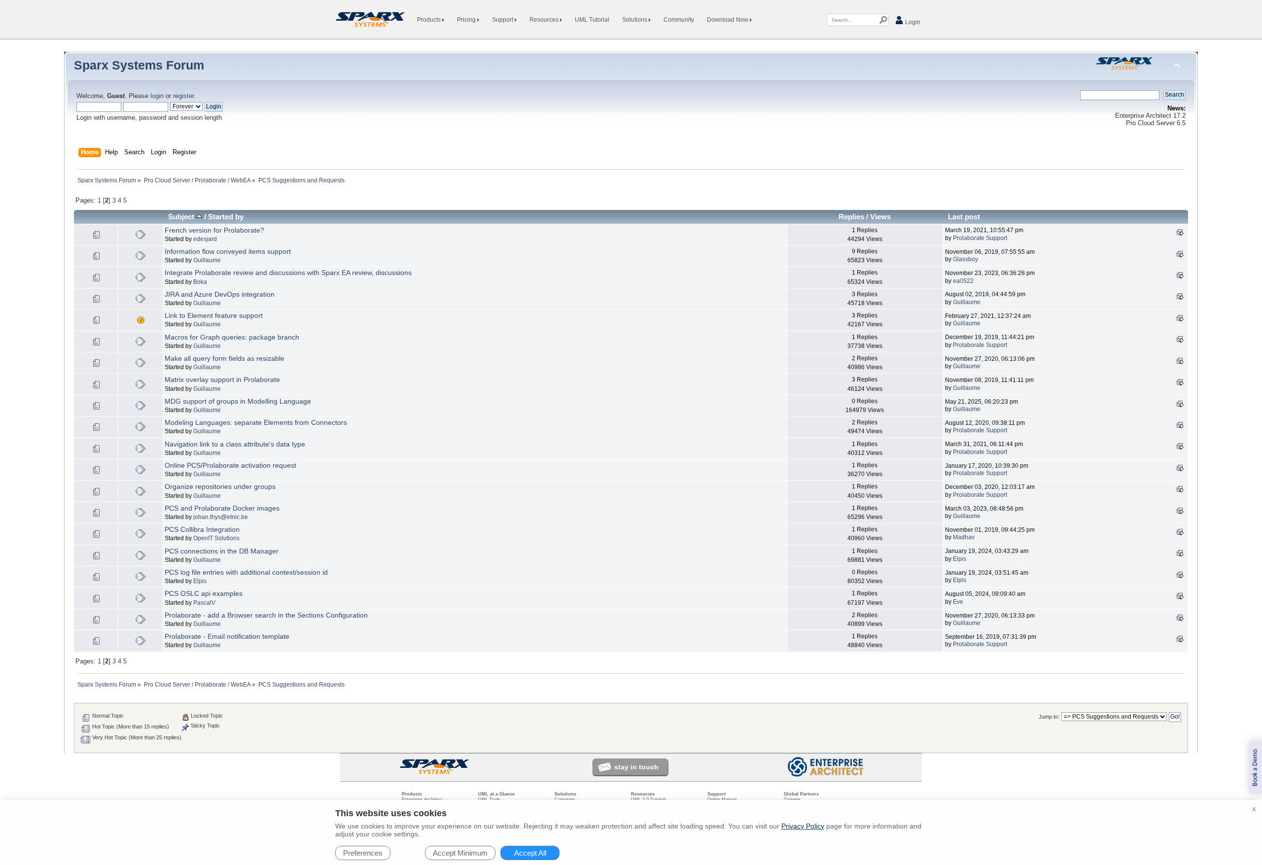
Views (880, 217)
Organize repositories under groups (220, 486)
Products (429, 19)
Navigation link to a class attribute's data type (235, 444)
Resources (544, 19)
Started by (226, 217)
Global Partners (801, 794)
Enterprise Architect (422, 799)
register (183, 96)
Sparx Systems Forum (139, 65)
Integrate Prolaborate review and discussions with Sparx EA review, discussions (288, 273)
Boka (200, 281)
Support (503, 19)
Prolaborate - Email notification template (227, 636)
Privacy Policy (802, 826)
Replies (851, 217)
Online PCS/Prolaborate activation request (230, 465)
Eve (958, 601)
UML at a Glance (496, 794)
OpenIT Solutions (216, 538)
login (157, 96)
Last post (964, 217)
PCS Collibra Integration (202, 529)
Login (912, 22)
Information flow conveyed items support (228, 251)
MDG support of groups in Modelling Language (238, 401)
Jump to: (1049, 717)
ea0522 (963, 280)
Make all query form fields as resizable (224, 358)
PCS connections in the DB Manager (222, 551)
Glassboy (965, 259)
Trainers (792, 799)
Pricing (467, 19)
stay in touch (636, 767)
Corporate (565, 799)
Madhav (964, 537)
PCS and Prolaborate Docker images (222, 508)
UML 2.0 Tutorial (648, 799)
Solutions (635, 19)
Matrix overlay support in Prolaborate (222, 379)
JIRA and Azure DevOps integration (220, 294)
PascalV (204, 602)
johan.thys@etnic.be (220, 517)
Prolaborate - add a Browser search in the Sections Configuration (266, 615)
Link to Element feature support (214, 315)
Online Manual (721, 799)
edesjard (205, 239)
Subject (182, 217)
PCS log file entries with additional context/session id (246, 572)
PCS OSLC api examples (204, 593)
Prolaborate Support (980, 238)
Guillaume (207, 260)
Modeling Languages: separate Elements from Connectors (256, 422)
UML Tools (489, 799)
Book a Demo (1255, 767)
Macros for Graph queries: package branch (232, 337)
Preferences (363, 853)
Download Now (728, 19)
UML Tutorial (592, 19)
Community (679, 19)
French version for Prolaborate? (214, 230)
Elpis (959, 558)
